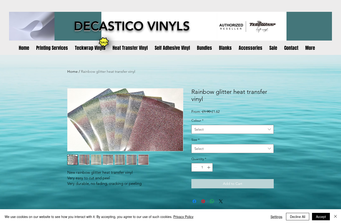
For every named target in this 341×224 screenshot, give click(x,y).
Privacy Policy (183, 216)
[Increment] (209, 167)
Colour (197, 120)
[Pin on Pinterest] (203, 201)
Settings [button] (276, 216)
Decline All (297, 216)
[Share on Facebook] (194, 201)
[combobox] (232, 129)
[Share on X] (221, 201)
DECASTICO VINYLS (132, 26)
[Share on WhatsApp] (212, 201)
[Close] (335, 216)
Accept (321, 216)
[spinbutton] (202, 167)
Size (195, 140)
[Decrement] (195, 167)
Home (72, 71)
